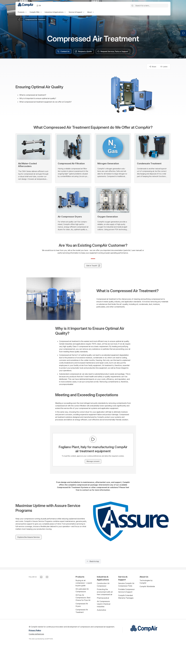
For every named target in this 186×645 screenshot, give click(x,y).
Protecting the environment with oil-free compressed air (105, 592)
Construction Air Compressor (103, 584)
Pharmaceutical (103, 598)
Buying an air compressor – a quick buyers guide (84, 583)
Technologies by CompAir (146, 581)
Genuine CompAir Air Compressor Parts (126, 584)
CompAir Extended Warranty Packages (125, 596)
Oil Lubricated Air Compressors (82, 590)
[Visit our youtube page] (47, 577)
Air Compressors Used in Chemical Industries (103, 604)
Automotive (101, 610)
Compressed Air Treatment (82, 611)
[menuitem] (22, 12)
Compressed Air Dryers (82, 605)
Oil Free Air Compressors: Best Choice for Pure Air (83, 597)
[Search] (132, 6)
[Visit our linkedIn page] (41, 577)
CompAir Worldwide (147, 586)
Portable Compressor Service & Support (126, 590)
